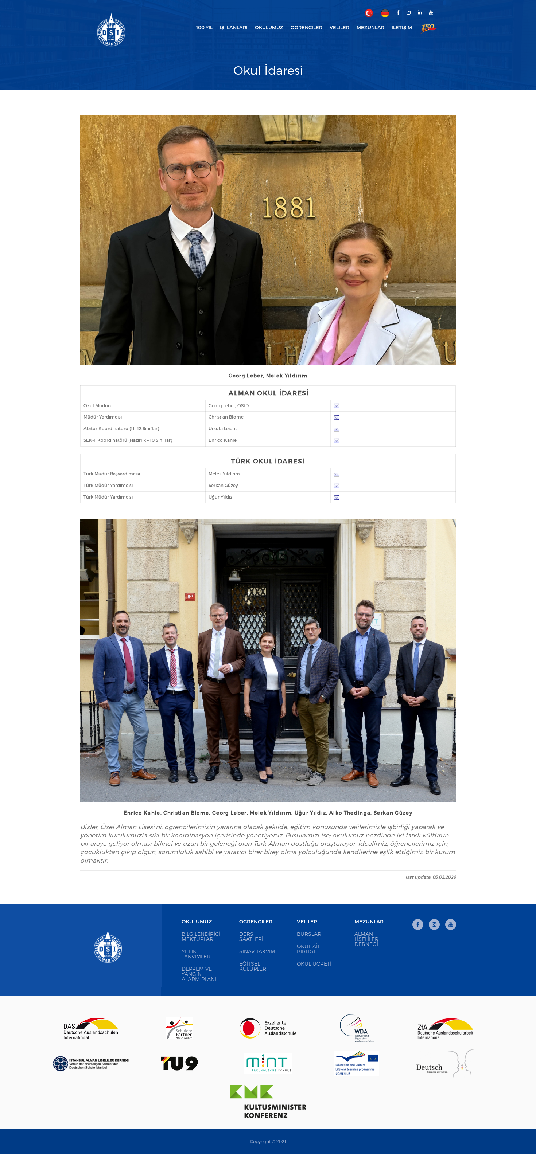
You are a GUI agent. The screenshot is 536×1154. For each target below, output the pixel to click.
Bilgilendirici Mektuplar (201, 936)
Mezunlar (369, 921)
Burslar (309, 934)
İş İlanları (234, 27)
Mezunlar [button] (370, 27)
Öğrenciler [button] (306, 27)
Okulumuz (197, 921)
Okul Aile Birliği (310, 948)
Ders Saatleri (251, 936)
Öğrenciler (255, 921)
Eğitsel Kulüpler (252, 966)
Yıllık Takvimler (196, 953)
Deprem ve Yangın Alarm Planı (199, 974)
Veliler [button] (339, 27)
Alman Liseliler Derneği (366, 939)
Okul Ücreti (314, 964)
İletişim (402, 27)
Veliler (307, 921)
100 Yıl (204, 27)
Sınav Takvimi (258, 951)
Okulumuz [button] (269, 27)
